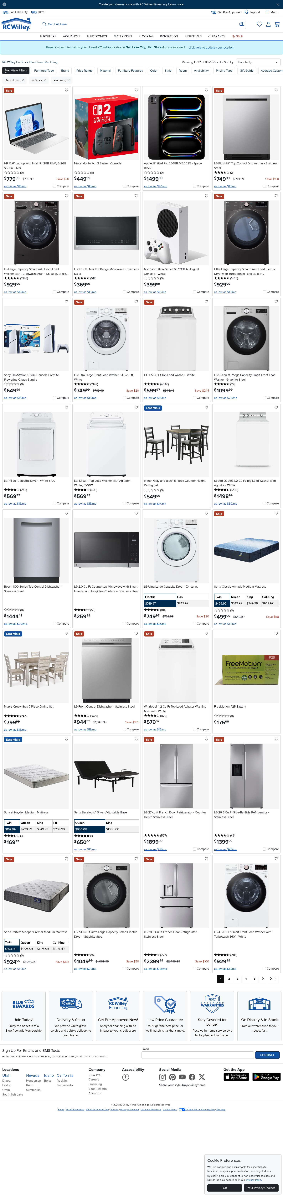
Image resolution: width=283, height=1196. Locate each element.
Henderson (33, 1081)
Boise (48, 1081)
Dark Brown (13, 80)
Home (61, 1109)
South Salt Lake (12, 1094)
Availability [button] (201, 71)
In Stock (23, 62)
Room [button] (183, 71)
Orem (6, 1090)
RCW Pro (94, 1075)
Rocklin (62, 1081)
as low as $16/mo (15, 186)
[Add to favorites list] (66, 90)
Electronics (97, 36)
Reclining (51, 62)
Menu (274, 12)
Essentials (193, 36)
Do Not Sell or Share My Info (200, 1109)
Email (145, 1049)
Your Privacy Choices (261, 1188)
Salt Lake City (18, 11)
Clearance (216, 36)
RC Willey (8, 62)
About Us (95, 1093)
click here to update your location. (211, 47)
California (65, 1075)
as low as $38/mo (155, 849)
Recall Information (75, 1109)
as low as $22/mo (225, 398)
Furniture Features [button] (130, 71)
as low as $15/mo (85, 186)
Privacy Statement (129, 1109)
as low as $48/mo (155, 969)
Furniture (48, 36)
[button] (31, 4)
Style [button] (168, 71)
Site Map (220, 1109)
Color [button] (153, 71)
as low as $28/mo (225, 849)
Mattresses (123, 36)
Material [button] (105, 71)
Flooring (146, 36)
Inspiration (169, 36)
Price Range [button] (84, 71)
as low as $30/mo (155, 186)
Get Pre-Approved (230, 12)
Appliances (71, 36)
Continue (267, 1055)
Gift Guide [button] (247, 71)
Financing (95, 1084)
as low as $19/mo (15, 292)
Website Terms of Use (97, 1109)
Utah (6, 1075)
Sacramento (65, 1085)
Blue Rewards (98, 1089)
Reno (29, 1085)
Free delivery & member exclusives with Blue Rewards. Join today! (141, 4)
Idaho (49, 1075)
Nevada (32, 1075)
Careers (94, 1079)
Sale (239, 36)
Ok (225, 1188)
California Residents (151, 1109)
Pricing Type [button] (224, 71)
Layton (6, 1085)
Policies (115, 1109)
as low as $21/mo (85, 969)
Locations (10, 1069)
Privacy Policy (254, 1180)
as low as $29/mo (15, 624)
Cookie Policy (170, 1109)
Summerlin (33, 1090)
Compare (63, 186)
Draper (6, 1081)
